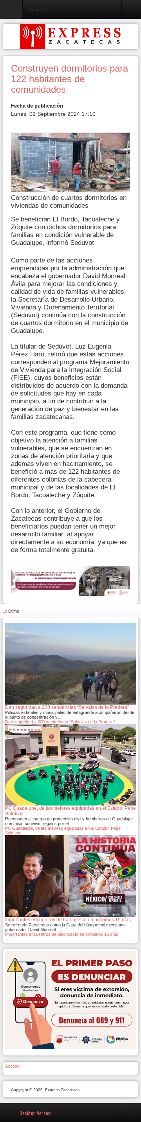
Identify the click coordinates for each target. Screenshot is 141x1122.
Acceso (12, 1066)
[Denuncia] (70, 999)
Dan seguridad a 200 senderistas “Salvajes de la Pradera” (60, 721)
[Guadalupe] (70, 580)
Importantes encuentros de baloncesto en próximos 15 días (61, 934)
